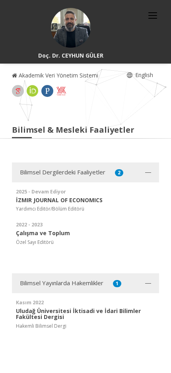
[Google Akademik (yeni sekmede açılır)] (18, 91)
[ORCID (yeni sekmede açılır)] (32, 91)
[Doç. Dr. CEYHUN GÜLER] (71, 28)
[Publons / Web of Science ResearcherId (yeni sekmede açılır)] (47, 91)
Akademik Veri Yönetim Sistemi (57, 75)
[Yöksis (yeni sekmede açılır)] (61, 91)
